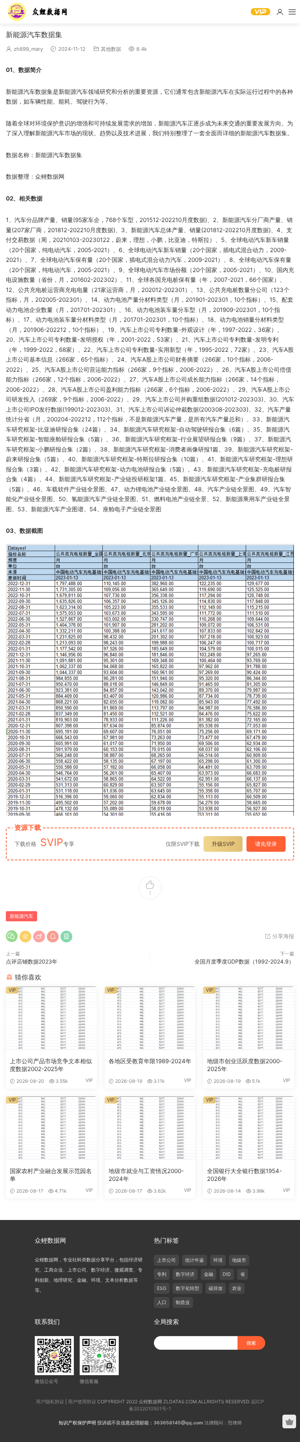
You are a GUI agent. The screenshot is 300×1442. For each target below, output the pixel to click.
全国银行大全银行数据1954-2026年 (244, 1174)
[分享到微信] (12, 936)
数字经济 (185, 1274)
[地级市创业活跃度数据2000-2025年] (248, 1019)
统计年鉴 (194, 1260)
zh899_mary (28, 49)
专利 (161, 1274)
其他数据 (111, 49)
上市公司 (166, 1260)
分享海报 (282, 936)
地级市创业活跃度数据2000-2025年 (244, 1065)
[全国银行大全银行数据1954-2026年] (248, 1128)
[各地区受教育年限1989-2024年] (150, 1019)
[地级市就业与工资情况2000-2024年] (150, 1128)
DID (227, 1274)
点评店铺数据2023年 (31, 961)
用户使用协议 (82, 1401)
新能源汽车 (21, 916)
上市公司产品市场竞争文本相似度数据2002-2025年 (51, 1065)
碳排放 (216, 1288)
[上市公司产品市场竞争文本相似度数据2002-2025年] (51, 1019)
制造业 (183, 1302)
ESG (161, 1288)
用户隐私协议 (50, 1401)
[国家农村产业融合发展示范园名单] (51, 1128)
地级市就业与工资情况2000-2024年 (146, 1174)
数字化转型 (187, 1288)
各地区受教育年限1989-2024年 (150, 1061)
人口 (161, 1302)
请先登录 (266, 843)
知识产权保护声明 (77, 1423)
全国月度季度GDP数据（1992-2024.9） (244, 961)
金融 (208, 1274)
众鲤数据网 (38, 11)
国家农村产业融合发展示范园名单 (51, 1174)
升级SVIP (223, 843)
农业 (236, 1288)
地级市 (239, 1260)
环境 (218, 1260)
